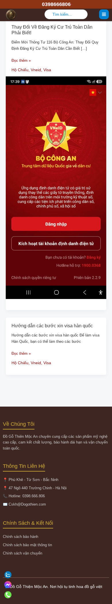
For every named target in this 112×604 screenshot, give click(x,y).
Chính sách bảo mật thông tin (27, 545)
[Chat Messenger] (55, 584)
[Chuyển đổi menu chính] (104, 14)
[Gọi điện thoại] (55, 594)
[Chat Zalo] (55, 574)
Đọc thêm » (21, 61)
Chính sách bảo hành (20, 536)
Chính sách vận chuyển (22, 553)
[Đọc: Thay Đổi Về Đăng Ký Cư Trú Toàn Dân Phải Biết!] (56, 187)
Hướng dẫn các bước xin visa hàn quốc (52, 325)
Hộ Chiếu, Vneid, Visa (31, 70)
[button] (56, 4)
